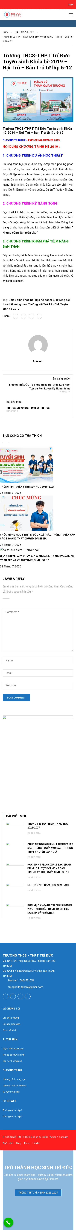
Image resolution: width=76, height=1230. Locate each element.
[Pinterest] (39, 316)
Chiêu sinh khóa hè (21, 300)
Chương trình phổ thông (14, 1085)
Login (70, 4)
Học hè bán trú (44, 300)
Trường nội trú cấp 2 (12, 1110)
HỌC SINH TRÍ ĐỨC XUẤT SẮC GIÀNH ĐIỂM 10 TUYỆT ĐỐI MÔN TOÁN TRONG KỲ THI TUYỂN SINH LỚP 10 (49, 868)
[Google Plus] (23, 316)
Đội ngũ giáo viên (11, 1024)
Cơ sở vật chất (9, 1030)
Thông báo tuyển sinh (13, 1054)
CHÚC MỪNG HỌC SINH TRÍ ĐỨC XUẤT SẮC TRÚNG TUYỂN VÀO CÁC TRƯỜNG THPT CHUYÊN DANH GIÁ (50, 848)
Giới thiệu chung (11, 1017)
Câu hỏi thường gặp (12, 1061)
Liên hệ (36, 1143)
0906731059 (27, 980)
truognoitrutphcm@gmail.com (25, 987)
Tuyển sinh (8, 1143)
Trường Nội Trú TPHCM (43, 304)
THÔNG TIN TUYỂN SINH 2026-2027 (38, 1192)
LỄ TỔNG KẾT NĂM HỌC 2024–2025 (48, 885)
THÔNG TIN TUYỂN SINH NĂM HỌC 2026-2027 (27, 486)
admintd (38, 361)
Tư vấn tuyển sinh (11, 1091)
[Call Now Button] (8, 1222)
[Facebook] (15, 316)
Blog (18, 1143)
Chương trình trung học (14, 1079)
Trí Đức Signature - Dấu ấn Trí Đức (28, 407)
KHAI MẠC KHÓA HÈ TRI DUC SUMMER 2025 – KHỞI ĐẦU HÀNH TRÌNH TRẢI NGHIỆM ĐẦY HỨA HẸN (49, 909)
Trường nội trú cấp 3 (12, 1116)
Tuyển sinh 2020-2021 (13, 1048)
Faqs (26, 1143)
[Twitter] (31, 316)
